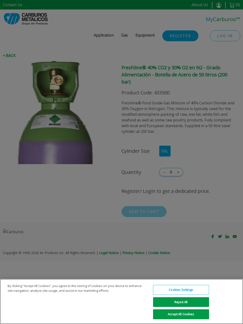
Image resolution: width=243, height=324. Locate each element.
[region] (121, 301)
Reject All (180, 302)
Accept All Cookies (181, 314)
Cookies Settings (181, 289)
